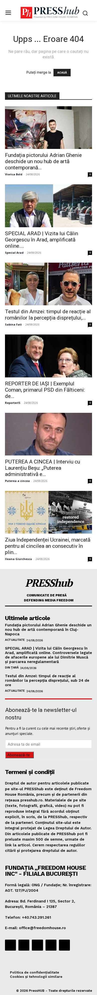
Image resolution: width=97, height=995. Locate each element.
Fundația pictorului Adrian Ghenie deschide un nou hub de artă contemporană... (43, 161)
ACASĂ (62, 72)
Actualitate (15, 640)
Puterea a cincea (17, 481)
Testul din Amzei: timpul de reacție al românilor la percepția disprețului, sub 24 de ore (47, 680)
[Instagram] (23, 945)
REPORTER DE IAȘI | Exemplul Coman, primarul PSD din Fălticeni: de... (45, 390)
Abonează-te (18, 755)
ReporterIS (12, 403)
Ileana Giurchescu (18, 559)
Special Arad (14, 252)
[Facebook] (10, 945)
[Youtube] (64, 945)
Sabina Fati (13, 324)
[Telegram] (37, 945)
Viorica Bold (13, 174)
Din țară (11, 667)
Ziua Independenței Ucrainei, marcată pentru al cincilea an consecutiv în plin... (47, 546)
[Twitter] (51, 945)
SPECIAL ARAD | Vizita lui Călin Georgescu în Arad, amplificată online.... (41, 239)
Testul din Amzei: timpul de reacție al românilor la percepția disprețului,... (48, 315)
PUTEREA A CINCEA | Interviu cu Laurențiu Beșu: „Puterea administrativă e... (42, 468)
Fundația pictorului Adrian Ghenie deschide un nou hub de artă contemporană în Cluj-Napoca (48, 629)
